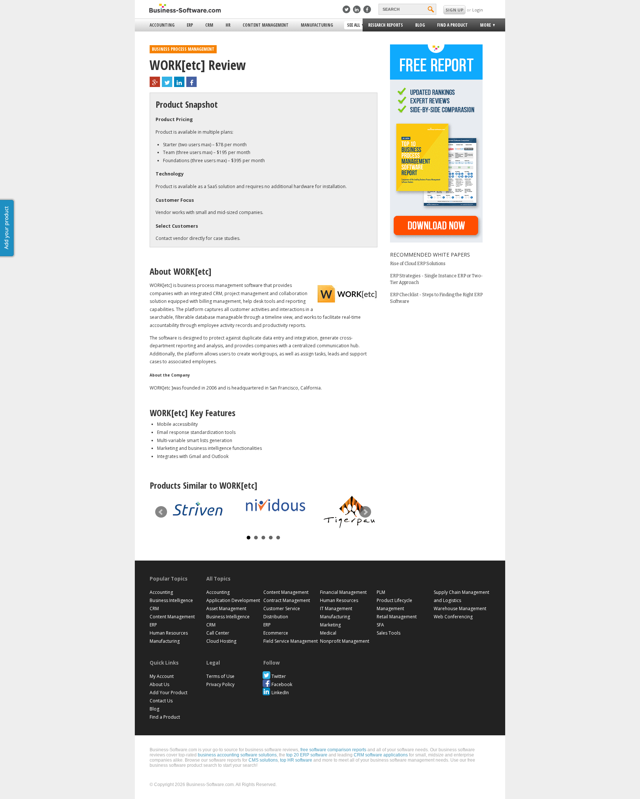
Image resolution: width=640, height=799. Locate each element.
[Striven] (198, 509)
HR (228, 25)
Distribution (275, 617)
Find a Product (452, 25)
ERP (190, 25)
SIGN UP (454, 10)
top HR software (296, 760)
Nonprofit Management (344, 641)
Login (477, 10)
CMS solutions (263, 760)
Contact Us (161, 701)
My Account (162, 676)
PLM (381, 592)
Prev (161, 512)
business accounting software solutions (237, 755)
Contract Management (286, 600)
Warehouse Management (460, 608)
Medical (328, 633)
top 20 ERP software (306, 755)
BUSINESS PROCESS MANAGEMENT (183, 49)
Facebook (281, 684)
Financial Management (343, 592)
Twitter (278, 676)
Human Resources (169, 633)
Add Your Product (168, 692)
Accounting (162, 25)
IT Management (336, 608)
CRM (209, 25)
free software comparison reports (333, 749)
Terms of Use (220, 676)
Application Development (233, 600)
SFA (380, 625)
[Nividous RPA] (275, 505)
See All (352, 25)
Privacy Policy (220, 684)
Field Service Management (290, 641)
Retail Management (397, 617)
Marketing (330, 625)
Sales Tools (388, 633)
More (483, 26)
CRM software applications (381, 755)
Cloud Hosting (221, 641)
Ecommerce (275, 633)
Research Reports (385, 25)
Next (365, 512)
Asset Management (226, 608)
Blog (420, 25)
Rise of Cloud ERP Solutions (418, 263)
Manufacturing (317, 25)
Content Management (266, 25)
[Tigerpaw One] (353, 512)
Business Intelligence (171, 600)
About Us (159, 684)
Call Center (217, 633)
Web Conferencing (453, 617)
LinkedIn (280, 692)
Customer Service (281, 608)
